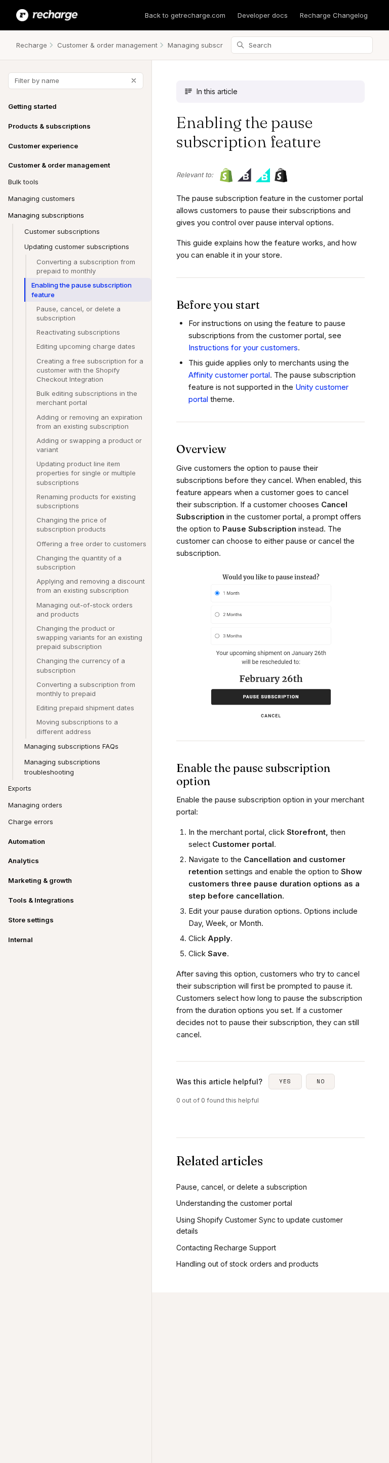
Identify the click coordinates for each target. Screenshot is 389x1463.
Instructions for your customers (243, 347)
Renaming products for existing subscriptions (86, 501)
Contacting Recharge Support (226, 1247)
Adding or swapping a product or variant (89, 445)
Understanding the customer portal (234, 1203)
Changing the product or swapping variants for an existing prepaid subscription (89, 637)
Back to (185, 15)
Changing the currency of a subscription (80, 665)
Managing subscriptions (206, 45)
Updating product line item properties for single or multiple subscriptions (86, 473)
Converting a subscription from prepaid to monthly (85, 266)
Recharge (31, 45)
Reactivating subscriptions (78, 332)
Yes (285, 1081)
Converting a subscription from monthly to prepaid (85, 689)
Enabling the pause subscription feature (81, 289)
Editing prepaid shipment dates (85, 708)
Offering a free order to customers (91, 544)
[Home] (46, 15)
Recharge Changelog (334, 15)
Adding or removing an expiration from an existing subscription (89, 421)
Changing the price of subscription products (71, 524)
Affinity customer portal (229, 375)
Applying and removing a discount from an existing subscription (90, 585)
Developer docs (263, 15)
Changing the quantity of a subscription (79, 562)
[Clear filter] (133, 80)
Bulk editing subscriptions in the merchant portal (86, 398)
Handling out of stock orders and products (247, 1263)
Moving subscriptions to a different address (77, 726)
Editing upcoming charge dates (85, 346)
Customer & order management (107, 45)
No (321, 1081)
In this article (217, 91)
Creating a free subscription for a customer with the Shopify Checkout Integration (89, 370)
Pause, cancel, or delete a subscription (78, 313)
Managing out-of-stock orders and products (84, 609)
